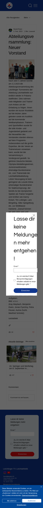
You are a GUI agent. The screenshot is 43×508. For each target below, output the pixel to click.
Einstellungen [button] (21, 505)
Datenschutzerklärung (29, 495)
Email (16, 266)
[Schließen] (40, 488)
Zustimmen (32, 501)
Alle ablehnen (12, 501)
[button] (34, 215)
